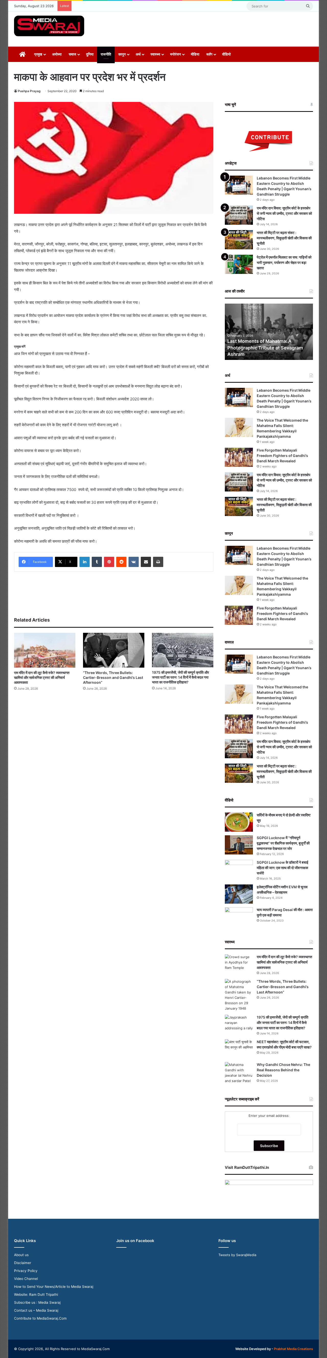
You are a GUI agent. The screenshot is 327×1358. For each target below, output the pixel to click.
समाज (72, 54)
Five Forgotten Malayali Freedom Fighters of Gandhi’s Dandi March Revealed (282, 455)
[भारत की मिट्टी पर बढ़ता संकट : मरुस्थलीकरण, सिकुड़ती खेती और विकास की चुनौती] (239, 239)
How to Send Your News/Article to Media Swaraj (53, 1287)
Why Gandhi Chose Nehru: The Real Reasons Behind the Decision (283, 1069)
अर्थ (138, 54)
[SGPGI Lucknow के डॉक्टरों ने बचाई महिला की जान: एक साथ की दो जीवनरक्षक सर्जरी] (239, 869)
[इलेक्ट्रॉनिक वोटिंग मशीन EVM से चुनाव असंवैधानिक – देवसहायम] (239, 894)
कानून (122, 54)
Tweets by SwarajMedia (237, 1255)
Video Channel (26, 1279)
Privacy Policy (26, 1271)
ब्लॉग (209, 54)
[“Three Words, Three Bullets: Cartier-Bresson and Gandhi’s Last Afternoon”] (113, 650)
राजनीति (106, 54)
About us (21, 1255)
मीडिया (195, 54)
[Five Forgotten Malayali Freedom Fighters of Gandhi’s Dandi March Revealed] (239, 457)
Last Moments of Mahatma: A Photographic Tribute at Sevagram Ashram (265, 347)
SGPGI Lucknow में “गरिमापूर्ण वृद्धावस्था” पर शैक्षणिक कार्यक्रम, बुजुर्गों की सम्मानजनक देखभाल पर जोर (283, 843)
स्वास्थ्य (155, 54)
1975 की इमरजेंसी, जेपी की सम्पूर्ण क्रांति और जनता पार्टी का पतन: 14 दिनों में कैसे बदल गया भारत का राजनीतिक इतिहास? (180, 677)
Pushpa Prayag (29, 91)
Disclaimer (22, 1263)
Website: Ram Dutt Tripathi (36, 1294)
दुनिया (90, 54)
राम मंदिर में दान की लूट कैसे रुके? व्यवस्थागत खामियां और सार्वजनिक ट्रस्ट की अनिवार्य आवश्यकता (41, 677)
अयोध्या (57, 54)
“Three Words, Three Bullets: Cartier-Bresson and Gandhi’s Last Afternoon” (113, 677)
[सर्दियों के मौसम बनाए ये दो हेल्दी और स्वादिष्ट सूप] (239, 822)
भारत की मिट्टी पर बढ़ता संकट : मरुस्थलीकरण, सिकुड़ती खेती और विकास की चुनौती (284, 237)
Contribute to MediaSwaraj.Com (40, 1318)
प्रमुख (38, 54)
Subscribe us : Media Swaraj (37, 1302)
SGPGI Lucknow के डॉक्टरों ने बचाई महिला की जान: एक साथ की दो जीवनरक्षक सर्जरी (282, 867)
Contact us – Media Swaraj (36, 1310)
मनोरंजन (175, 54)
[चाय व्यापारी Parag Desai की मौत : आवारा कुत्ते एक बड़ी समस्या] (239, 916)
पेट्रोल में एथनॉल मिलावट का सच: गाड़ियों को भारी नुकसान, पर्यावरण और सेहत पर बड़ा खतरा (284, 262)
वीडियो (226, 54)
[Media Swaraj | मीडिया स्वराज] (49, 26)
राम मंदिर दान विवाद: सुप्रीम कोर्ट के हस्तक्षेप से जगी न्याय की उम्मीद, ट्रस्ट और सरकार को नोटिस (284, 213)
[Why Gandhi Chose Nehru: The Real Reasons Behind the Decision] (239, 1073)
